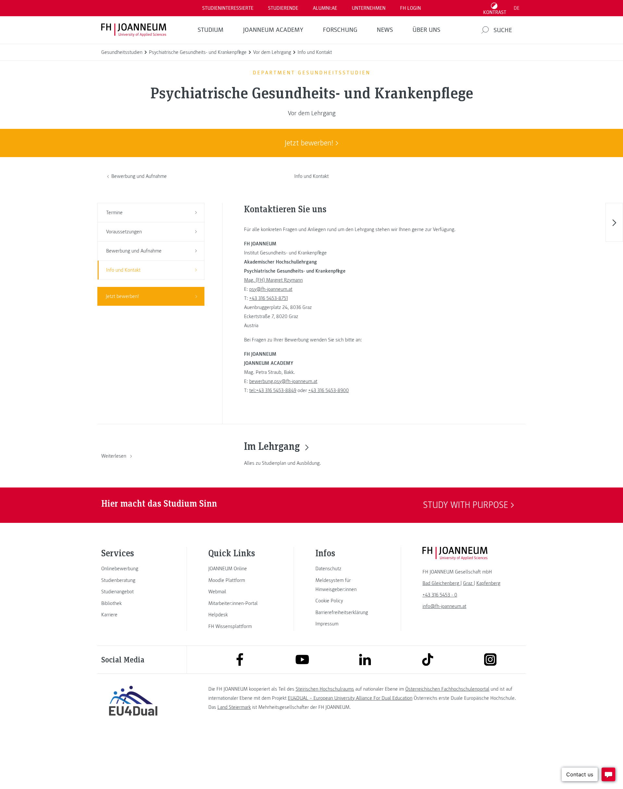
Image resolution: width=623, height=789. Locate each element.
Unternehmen (368, 8)
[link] (133, 568)
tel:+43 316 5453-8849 (272, 390)
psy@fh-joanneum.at (270, 289)
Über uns (426, 30)
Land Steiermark (234, 707)
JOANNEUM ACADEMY (273, 30)
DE (516, 8)
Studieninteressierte (227, 8)
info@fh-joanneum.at (444, 606)
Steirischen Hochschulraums (325, 689)
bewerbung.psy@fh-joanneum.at (283, 381)
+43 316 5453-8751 (268, 298)
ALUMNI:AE (325, 8)
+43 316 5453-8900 (328, 390)
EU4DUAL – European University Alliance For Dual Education (350, 698)
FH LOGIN (410, 8)
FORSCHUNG (340, 30)
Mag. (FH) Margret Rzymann (273, 280)
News (385, 30)
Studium (211, 30)
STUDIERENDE (283, 8)
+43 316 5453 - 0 (439, 595)
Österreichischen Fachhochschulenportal (447, 689)
